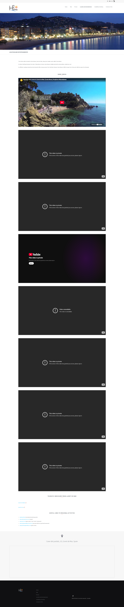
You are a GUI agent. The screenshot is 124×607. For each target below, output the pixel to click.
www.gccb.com (23, 521)
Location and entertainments (86, 6)
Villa (71, 6)
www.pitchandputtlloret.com (25, 525)
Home (66, 6)
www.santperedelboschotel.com (26, 523)
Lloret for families (21, 502)
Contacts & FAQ (109, 6)
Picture (75, 6)
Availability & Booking (98, 6)
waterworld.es (22, 517)
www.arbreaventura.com (25, 519)
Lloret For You (21, 507)
